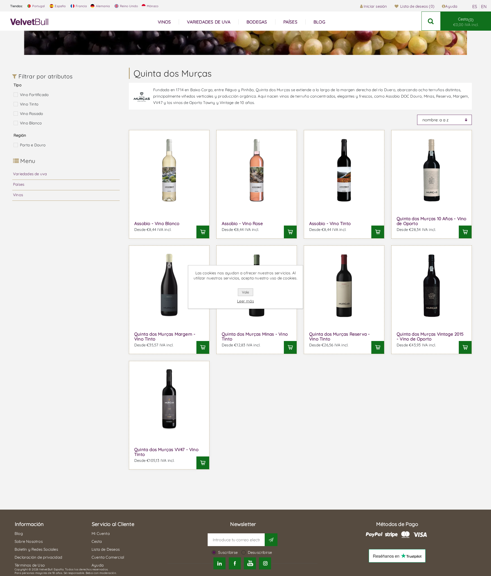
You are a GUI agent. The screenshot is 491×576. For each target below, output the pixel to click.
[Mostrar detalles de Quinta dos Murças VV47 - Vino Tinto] (169, 401)
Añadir (202, 232)
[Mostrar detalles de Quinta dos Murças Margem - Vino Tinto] (169, 286)
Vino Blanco (31, 123)
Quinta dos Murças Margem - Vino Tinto (164, 336)
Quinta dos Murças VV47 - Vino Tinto (166, 452)
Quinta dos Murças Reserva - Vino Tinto (339, 336)
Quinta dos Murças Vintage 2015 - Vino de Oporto (430, 336)
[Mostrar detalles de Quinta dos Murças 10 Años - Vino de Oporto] (432, 170)
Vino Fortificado (34, 94)
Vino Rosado (31, 113)
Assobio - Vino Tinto (330, 223)
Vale (245, 292)
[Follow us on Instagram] (265, 563)
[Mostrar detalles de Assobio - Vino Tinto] (344, 170)
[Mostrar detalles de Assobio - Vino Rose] (257, 170)
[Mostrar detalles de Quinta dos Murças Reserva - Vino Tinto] (344, 286)
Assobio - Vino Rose (242, 223)
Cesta (466, 22)
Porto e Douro (33, 145)
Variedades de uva (30, 173)
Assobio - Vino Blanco (156, 223)
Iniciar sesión (375, 6)
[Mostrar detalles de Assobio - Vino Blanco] (169, 170)
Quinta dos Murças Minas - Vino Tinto (255, 336)
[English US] (484, 6)
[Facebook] (235, 563)
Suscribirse (228, 552)
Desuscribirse (260, 552)
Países (18, 184)
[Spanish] (474, 6)
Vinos (18, 194)
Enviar (271, 539)
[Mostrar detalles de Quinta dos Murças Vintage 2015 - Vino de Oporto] (432, 286)
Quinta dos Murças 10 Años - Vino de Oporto (431, 221)
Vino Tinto (29, 104)
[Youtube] (250, 563)
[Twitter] (220, 563)
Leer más (245, 301)
